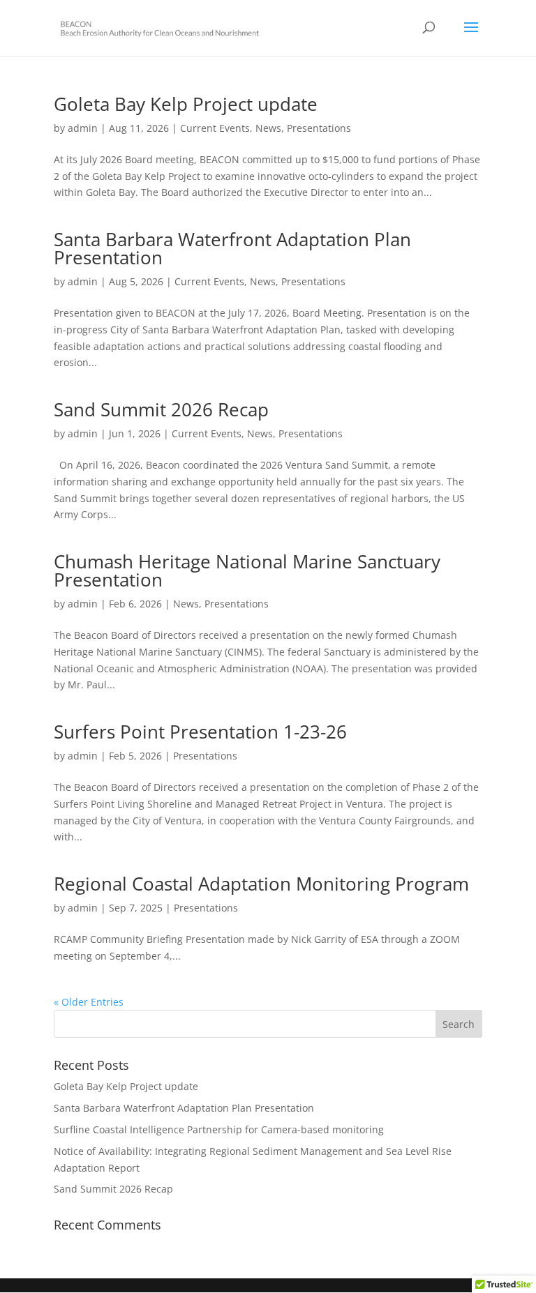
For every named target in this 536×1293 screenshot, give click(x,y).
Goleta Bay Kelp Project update (186, 103)
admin (83, 128)
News (268, 128)
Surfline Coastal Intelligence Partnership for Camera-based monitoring (219, 1129)
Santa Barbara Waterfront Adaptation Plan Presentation (232, 248)
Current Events (215, 128)
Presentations (319, 128)
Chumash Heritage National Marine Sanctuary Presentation (247, 570)
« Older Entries (89, 1001)
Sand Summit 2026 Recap (161, 409)
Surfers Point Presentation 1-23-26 (200, 731)
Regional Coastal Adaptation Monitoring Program (261, 883)
